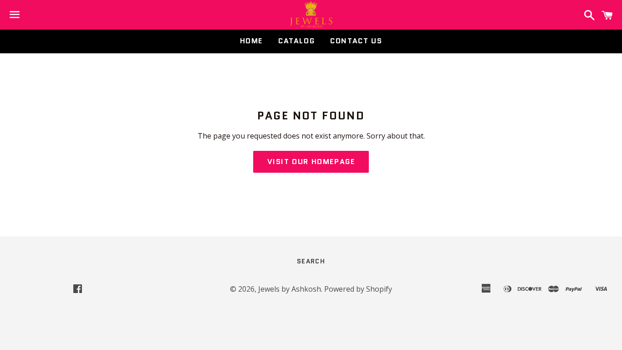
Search (311, 261)
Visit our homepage (311, 161)
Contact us (356, 41)
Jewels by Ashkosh (289, 289)
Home (251, 41)
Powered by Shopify (358, 289)
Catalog (296, 41)
